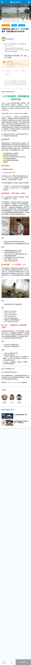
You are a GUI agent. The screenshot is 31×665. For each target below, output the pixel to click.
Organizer (3, 663)
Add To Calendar (8, 45)
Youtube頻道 (14, 382)
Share (27, 5)
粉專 (8, 382)
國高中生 (8, 74)
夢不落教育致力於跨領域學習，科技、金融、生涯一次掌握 (16, 56)
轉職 (16, 71)
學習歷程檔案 (9, 71)
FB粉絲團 (11, 188)
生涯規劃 (22, 71)
